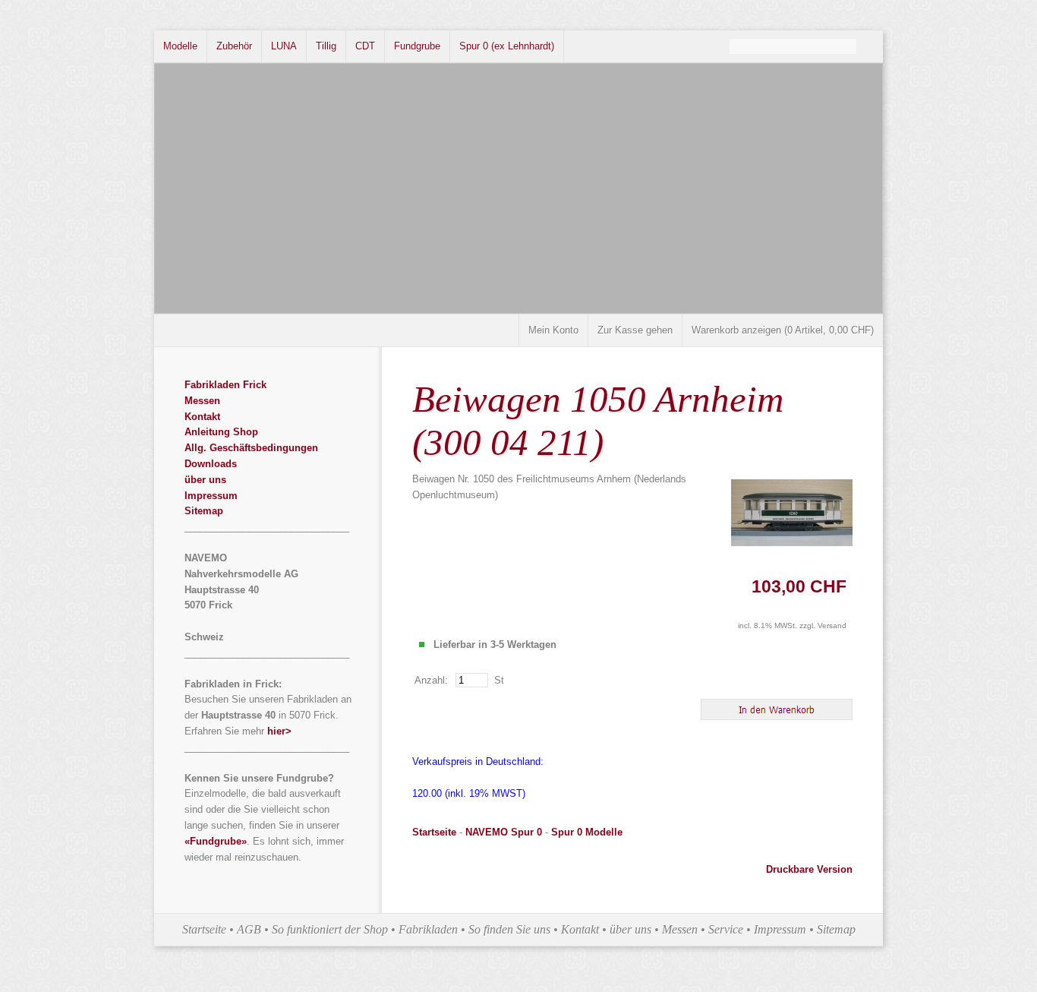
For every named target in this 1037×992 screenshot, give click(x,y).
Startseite (434, 832)
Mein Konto (553, 330)
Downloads (210, 463)
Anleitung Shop (221, 432)
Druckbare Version (809, 869)
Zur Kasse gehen (635, 330)
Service (725, 929)
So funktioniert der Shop (330, 929)
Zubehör (234, 46)
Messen (202, 400)
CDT (365, 46)
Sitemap (203, 511)
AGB (249, 929)
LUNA (284, 46)
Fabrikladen (428, 929)
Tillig (326, 46)
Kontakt (202, 416)
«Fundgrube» (215, 841)
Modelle (180, 46)
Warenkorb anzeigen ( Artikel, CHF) (783, 330)
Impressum (211, 495)
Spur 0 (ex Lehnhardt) (506, 46)
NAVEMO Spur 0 (503, 832)
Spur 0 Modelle (587, 832)
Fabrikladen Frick (225, 384)
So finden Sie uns (509, 929)
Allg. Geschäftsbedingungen (251, 447)
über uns (205, 479)
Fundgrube (417, 46)
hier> (279, 731)
